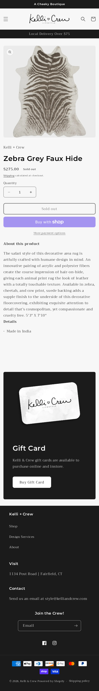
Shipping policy (79, 681)
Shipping (9, 175)
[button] (6, 19)
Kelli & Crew (28, 681)
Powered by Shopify (51, 681)
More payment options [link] (50, 233)
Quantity (10, 183)
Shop (13, 526)
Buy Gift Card (32, 482)
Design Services (22, 536)
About (14, 547)
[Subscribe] (76, 625)
